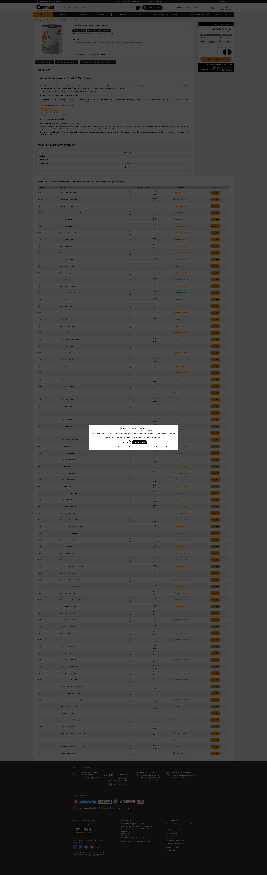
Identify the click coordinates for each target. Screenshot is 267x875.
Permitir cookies (139, 442)
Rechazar (125, 442)
